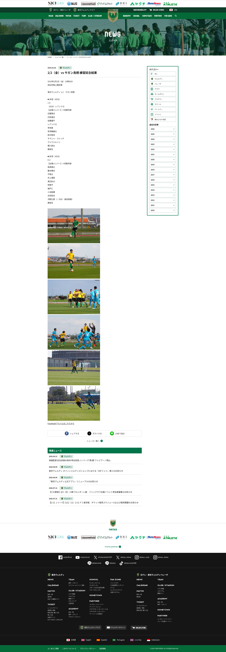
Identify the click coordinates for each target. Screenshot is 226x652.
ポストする (97, 433)
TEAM (84, 16)
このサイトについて (69, 648)
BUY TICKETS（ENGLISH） (55, 620)
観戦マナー (72, 599)
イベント (158, 114)
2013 (152, 195)
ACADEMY (127, 16)
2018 (152, 170)
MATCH (68, 16)
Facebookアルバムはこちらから (61, 423)
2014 (152, 190)
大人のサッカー (94, 585)
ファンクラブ (114, 583)
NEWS (51, 16)
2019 (152, 164)
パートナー (159, 109)
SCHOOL (136, 16)
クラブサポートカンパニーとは (98, 609)
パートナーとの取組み (96, 614)
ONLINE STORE (158, 10)
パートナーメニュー (95, 607)
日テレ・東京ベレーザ (61, 10)
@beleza (112, 563)
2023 (152, 144)
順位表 (50, 597)
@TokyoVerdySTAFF (105, 557)
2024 (152, 139)
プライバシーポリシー (88, 648)
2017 (152, 175)
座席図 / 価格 (51, 610)
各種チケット (51, 617)
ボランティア (72, 601)
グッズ (112, 588)
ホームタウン (159, 94)
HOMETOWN (147, 16)
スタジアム (72, 596)
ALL (156, 74)
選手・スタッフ (73, 583)
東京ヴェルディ (58, 574)
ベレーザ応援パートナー (164, 621)
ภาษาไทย (138, 640)
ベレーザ (158, 84)
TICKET (76, 16)
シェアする (74, 433)
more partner (111, 547)
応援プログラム (115, 592)
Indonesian (155, 640)
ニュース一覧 (59, 57)
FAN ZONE (168, 16)
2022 (152, 149)
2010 (152, 210)
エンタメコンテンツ (116, 590)
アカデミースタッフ (74, 617)
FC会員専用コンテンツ (117, 585)
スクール (158, 104)
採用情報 (102, 648)
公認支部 (71, 603)
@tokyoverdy (96, 563)
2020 (152, 159)
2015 (152, 185)
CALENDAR (59, 16)
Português (121, 640)
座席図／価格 (140, 608)
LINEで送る (120, 433)
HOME (50, 57)
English (88, 640)
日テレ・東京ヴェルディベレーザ (154, 574)
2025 (152, 134)
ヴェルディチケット (118, 627)
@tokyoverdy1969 (130, 563)
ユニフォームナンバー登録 (76, 585)
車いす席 (50, 615)
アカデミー (159, 99)
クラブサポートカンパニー (97, 611)
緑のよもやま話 (160, 119)
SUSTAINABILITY (140, 10)
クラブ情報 (72, 594)
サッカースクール (94, 583)
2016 (152, 180)
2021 (152, 154)
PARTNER (158, 16)
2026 (152, 129)
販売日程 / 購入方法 (53, 613)
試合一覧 (50, 594)
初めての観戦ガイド (53, 599)
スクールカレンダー (95, 590)
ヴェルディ (67, 68)
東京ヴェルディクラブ (86, 10)
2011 (152, 205)
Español (104, 640)
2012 (152, 200)
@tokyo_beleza (126, 557)
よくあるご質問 (53, 648)
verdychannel (85, 557)
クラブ (157, 89)
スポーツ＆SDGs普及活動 (96, 588)
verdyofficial (67, 557)
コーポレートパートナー (96, 604)
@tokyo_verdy (144, 557)
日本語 (73, 640)
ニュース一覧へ (93, 441)
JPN (175, 10)
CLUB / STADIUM (95, 16)
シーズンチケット (53, 608)
